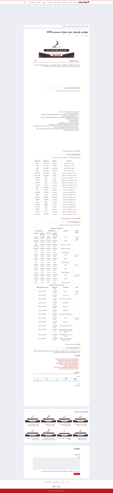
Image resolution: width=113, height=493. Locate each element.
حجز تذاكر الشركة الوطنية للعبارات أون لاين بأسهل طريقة (66, 367)
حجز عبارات (77, 385)
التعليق (78, 456)
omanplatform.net (41, 350)
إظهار (36, 60)
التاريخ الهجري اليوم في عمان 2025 (71, 365)
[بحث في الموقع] (24, 2)
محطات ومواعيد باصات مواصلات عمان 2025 (68, 364)
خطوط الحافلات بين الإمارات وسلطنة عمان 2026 (68, 360)
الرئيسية (86, 26)
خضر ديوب (83, 35)
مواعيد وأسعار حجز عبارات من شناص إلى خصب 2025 (66, 358)
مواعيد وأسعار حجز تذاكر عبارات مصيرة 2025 (68, 361)
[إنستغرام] (55, 486)
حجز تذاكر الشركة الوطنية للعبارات (68, 218)
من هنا (60, 111)
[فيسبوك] (59, 486)
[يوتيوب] (53, 486)
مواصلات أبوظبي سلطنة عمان (69, 150)
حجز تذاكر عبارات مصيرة (70, 344)
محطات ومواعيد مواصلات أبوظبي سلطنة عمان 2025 (67, 363)
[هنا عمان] (83, 2)
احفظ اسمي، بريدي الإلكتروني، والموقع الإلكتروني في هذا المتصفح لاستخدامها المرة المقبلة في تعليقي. (60, 471)
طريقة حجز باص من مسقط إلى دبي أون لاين (68, 368)
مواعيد (82, 26)
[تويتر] (57, 486)
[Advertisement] (56, 14)
